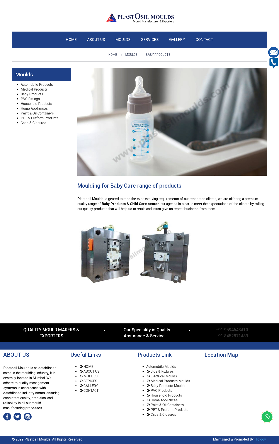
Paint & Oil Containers (37, 113)
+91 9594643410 (232, 329)
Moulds (131, 54)
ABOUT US (91, 371)
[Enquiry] (273, 52)
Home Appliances (34, 108)
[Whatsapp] (267, 418)
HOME (88, 367)
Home (113, 54)
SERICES (90, 381)
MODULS (90, 376)
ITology (260, 439)
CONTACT (91, 390)
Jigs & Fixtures (162, 371)
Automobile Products (37, 84)
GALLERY (90, 386)
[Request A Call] (273, 63)
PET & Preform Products (39, 118)
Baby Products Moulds (168, 386)
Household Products (36, 104)
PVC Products (161, 390)
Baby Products (32, 94)
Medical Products (34, 89)
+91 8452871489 (232, 335)
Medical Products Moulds (170, 381)
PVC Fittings (30, 99)
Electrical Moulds (164, 376)
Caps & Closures (33, 123)
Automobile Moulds (161, 367)
